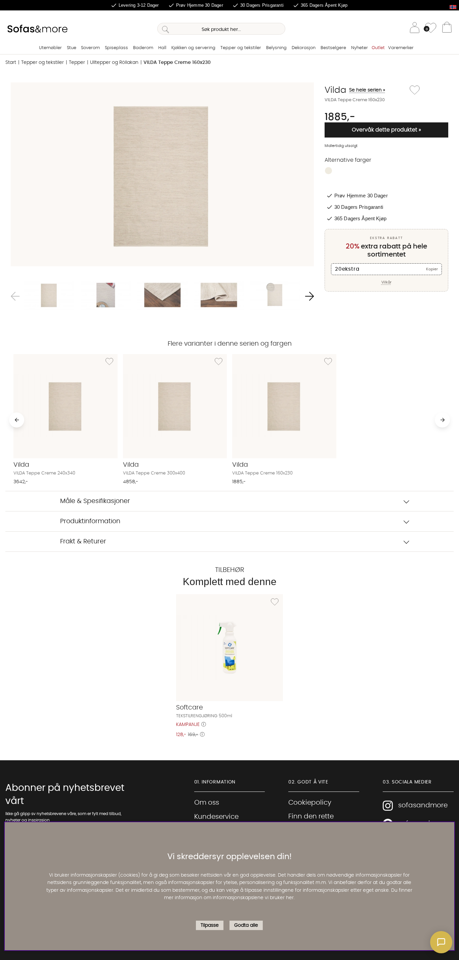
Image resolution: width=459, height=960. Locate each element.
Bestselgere (333, 48)
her (290, 897)
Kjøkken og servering (193, 48)
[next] (442, 419)
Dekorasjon (304, 48)
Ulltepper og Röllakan (114, 62)
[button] (441, 942)
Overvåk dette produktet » (386, 129)
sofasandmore (423, 805)
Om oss (206, 802)
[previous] (16, 419)
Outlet (378, 48)
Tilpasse (210, 925)
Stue (71, 48)
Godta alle (246, 925)
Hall (162, 48)
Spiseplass (116, 48)
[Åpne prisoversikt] (203, 724)
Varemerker (401, 48)
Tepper (77, 62)
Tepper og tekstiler (240, 48)
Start (10, 62)
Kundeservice (216, 816)
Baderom (143, 48)
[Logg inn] (414, 29)
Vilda (355, 90)
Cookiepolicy (309, 802)
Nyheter (359, 48)
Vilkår (386, 282)
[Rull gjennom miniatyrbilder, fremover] (309, 296)
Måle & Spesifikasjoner (95, 501)
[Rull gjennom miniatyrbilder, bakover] (15, 296)
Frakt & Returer (83, 541)
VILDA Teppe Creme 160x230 (177, 62)
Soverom (90, 48)
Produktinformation (90, 521)
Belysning (276, 48)
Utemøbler (50, 48)
